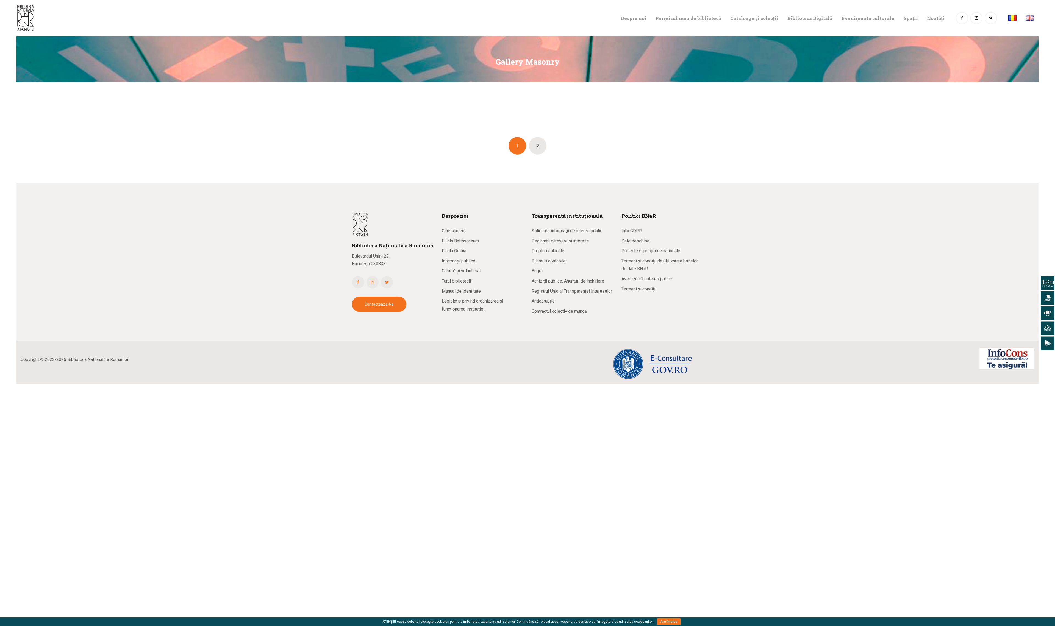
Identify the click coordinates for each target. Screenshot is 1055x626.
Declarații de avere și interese (560, 241)
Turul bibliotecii (456, 281)
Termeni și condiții (638, 289)
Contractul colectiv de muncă (559, 311)
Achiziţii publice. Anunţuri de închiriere (568, 281)
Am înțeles (669, 622)
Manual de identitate (461, 291)
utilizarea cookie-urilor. (636, 622)
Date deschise (635, 241)
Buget (537, 270)
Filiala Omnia (454, 250)
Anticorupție (543, 301)
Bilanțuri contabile (549, 261)
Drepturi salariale (548, 250)
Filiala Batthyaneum (460, 241)
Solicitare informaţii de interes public (567, 230)
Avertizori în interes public (646, 278)
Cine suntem (454, 230)
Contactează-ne (379, 304)
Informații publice (458, 261)
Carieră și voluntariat (461, 270)
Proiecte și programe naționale (650, 250)
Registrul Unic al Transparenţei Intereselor (572, 291)
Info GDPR (631, 230)
